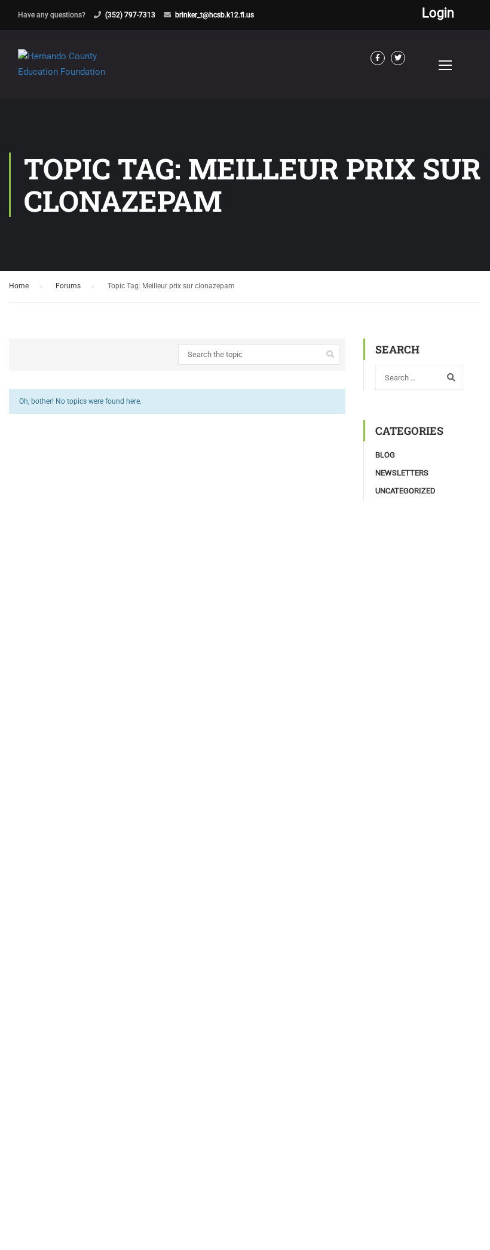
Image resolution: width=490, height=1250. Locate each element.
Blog (385, 454)
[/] (77, 74)
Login (438, 13)
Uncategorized (405, 490)
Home (19, 286)
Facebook (377, 58)
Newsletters (401, 472)
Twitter (398, 58)
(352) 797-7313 (130, 15)
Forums (68, 286)
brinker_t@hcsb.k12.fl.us (214, 15)
